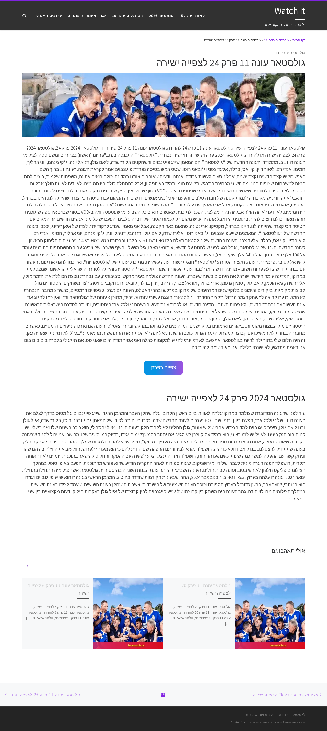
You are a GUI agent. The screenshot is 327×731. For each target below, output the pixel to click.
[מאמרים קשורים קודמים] (39, 565)
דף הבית (298, 40)
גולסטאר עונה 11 (276, 40)
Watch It (285, 715)
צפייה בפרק (163, 367)
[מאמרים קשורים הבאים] (27, 565)
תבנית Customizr (243, 722)
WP (282, 722)
